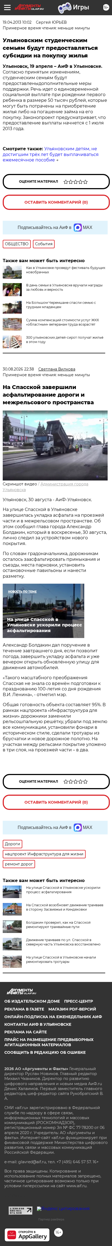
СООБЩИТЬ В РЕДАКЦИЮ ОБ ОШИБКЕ (45, 1052)
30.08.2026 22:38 (18, 369)
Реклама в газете (24, 1009)
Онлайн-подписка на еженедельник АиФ (53, 1016)
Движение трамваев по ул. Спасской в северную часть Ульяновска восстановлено (63, 942)
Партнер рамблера (51, 1219)
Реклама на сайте (25, 1032)
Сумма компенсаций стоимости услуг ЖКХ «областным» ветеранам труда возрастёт (62, 322)
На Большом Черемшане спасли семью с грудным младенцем (61, 305)
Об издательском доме (32, 1001)
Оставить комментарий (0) (56, 202)
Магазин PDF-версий (72, 1009)
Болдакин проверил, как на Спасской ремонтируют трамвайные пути (58, 924)
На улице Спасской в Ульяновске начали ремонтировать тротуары (61, 959)
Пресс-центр (78, 1001)
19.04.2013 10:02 (17, 22)
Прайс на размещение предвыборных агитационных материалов (49, 1042)
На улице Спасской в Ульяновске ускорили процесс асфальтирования (63, 890)
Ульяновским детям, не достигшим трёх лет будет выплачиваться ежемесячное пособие (51, 154)
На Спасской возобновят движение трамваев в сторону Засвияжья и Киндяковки (64, 907)
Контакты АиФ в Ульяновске (37, 1024)
